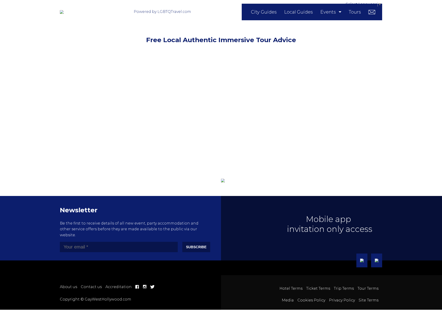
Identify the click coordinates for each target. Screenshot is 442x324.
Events (328, 12)
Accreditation (118, 287)
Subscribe (196, 247)
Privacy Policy (342, 300)
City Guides (264, 12)
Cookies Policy (311, 300)
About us (68, 287)
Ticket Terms (318, 288)
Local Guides (298, 12)
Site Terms (368, 300)
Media (288, 300)
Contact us (91, 287)
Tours (355, 12)
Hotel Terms (290, 288)
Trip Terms (344, 288)
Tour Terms (368, 288)
